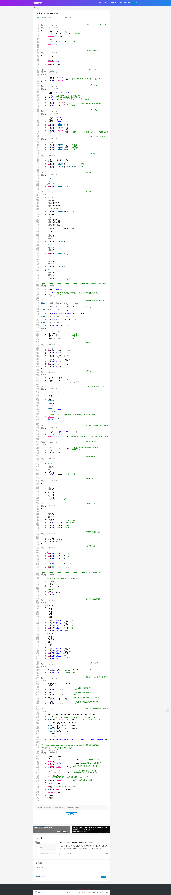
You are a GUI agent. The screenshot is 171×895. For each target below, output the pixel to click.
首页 (34, 8)
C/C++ (60, 17)
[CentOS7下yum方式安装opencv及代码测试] (46, 848)
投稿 (135, 2)
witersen (37, 17)
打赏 (77, 892)
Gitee (106, 3)
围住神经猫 (114, 3)
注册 (129, 3)
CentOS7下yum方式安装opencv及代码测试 (76, 843)
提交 (104, 876)
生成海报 (88, 892)
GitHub (101, 3)
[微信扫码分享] (94, 892)
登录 (124, 3)
